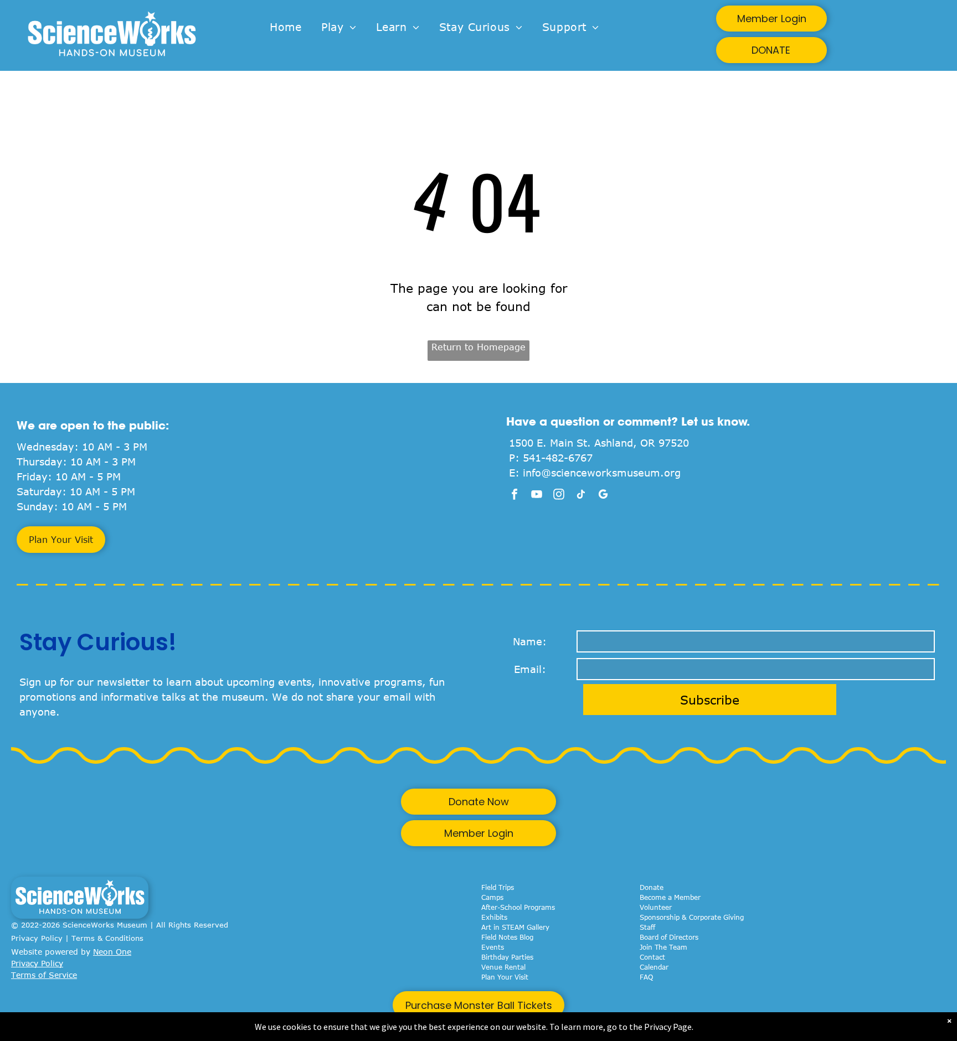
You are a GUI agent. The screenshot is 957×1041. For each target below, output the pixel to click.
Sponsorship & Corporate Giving (692, 917)
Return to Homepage (478, 347)
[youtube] (536, 495)
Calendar (654, 967)
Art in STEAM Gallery (515, 927)
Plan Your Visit (504, 977)
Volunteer (656, 907)
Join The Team (663, 947)
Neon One (112, 951)
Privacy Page (668, 1026)
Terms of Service (44, 975)
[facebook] (514, 495)
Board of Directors (669, 937)
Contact (652, 957)
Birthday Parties (507, 957)
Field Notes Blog (507, 937)
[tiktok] (581, 495)
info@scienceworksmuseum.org (602, 473)
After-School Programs (518, 907)
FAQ (646, 977)
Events (492, 947)
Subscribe (709, 699)
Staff (647, 927)
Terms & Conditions (107, 938)
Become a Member (670, 897)
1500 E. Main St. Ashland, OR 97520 (599, 443)
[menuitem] (285, 27)
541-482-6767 (558, 458)
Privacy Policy (37, 938)
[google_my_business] (603, 495)
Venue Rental (503, 967)
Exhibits (494, 917)
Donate (651, 887)
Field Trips (497, 887)
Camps (492, 897)
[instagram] (558, 495)
